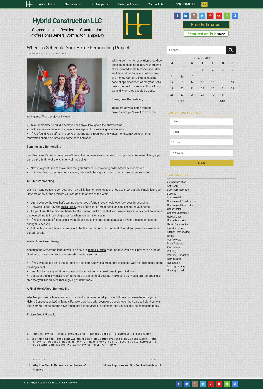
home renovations (97, 155)
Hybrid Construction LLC (67, 21)
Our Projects (99, 4)
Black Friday (68, 207)
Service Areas (128, 4)
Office (170, 235)
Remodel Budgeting (102, 334)
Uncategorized (175, 270)
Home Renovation (44, 334)
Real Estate (173, 247)
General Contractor (178, 212)
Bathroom (173, 186)
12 (171, 82)
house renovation (74, 342)
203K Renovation (176, 182)
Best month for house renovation (56, 339)
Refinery (172, 251)
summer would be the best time (80, 228)
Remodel (132, 342)
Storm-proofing (176, 266)
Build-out (172, 193)
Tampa (112, 345)
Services (71, 4)
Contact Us (156, 4)
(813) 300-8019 (184, 4)
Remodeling (126, 334)
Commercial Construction (181, 201)
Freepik (50, 314)
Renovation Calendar (92, 345)
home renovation (138, 60)
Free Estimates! (206, 24)
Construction (174, 209)
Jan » (222, 100)
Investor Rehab (175, 228)
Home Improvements (108, 339)
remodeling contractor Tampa (53, 345)
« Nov (181, 100)
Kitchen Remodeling (178, 231)
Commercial (174, 197)
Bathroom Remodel (178, 189)
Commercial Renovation (180, 205)
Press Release (175, 243)
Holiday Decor (174, 216)
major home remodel (137, 172)
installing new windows (110, 129)
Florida (87, 339)
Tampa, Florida (97, 250)
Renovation (144, 334)
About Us (45, 4)
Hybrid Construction (72, 334)
